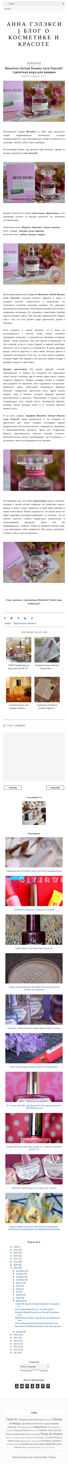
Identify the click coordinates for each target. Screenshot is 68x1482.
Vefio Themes (49, 1457)
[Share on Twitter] (11, 618)
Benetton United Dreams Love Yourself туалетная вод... (37, 1313)
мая (18, 1291)
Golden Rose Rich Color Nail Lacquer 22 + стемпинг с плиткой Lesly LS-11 (34, 1148)
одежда (30, 1447)
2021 (15, 1261)
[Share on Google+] (32, 618)
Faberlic (12, 1419)
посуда (37, 1447)
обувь (24, 1447)
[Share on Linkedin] (25, 618)
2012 (15, 1352)
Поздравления (54, 1427)
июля (18, 1286)
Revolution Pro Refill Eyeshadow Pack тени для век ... (38, 1327)
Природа (18, 1430)
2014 (15, 1346)
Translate (43, 1370)
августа (19, 1282)
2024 (15, 1252)
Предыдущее (55, 788)
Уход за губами (33, 1434)
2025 (15, 1250)
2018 (15, 1334)
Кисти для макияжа (48, 1423)
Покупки (10, 1430)
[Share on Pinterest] (18, 618)
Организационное (25, 1427)
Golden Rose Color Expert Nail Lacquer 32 (34, 948)
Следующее (13, 788)
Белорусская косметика (31, 1419)
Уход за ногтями (13, 1437)
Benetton (32, 623)
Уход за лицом (51, 1434)
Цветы (17, 1441)
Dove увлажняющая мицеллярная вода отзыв (36, 1323)
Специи (34, 1430)
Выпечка (48, 1420)
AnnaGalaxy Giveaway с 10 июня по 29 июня (34, 909)
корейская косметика (32, 1443)
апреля (19, 1294)
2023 (15, 1255)
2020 (15, 1265)
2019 (15, 1268)
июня (18, 1289)
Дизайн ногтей (29, 1423)
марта (19, 1297)
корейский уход (53, 1443)
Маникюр (12, 1427)
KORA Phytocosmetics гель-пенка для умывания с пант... (37, 1319)
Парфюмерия (34, 63)
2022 (15, 1258)
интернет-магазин (51, 1440)
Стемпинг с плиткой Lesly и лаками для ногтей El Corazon (34, 1028)
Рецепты (27, 1430)
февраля (20, 1300)
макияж (17, 1447)
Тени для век (55, 1430)
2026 (15, 1247)
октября (20, 1276)
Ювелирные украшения (31, 1441)
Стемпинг (42, 1430)
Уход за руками (46, 1437)
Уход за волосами (15, 1434)
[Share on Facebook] (4, 618)
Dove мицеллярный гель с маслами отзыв (34, 1309)
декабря (20, 1271)
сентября (20, 1279)
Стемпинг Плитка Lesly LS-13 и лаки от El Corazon (34, 1188)
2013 (15, 1349)
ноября (19, 1273)
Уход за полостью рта (29, 1437)
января (19, 1331)
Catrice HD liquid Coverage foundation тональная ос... (37, 1305)
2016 (15, 1340)
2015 (15, 1343)
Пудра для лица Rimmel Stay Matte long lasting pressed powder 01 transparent (34, 988)
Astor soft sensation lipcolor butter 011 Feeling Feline (34, 1067)
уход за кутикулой (47, 1447)
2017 (15, 1337)
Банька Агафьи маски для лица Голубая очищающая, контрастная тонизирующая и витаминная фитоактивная (34, 1227)
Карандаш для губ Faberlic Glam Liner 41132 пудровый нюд (34, 871)
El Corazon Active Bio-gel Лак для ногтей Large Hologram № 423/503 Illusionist (34, 1106)
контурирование (13, 1444)
